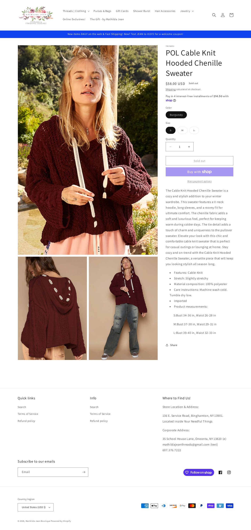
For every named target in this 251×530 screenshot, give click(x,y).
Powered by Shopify (61, 521)
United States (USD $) (34, 507)
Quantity (171, 139)
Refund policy (26, 421)
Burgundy (178, 115)
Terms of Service (28, 414)
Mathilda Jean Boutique (38, 521)
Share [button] (173, 345)
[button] (75, 11)
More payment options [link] (199, 181)
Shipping (171, 89)
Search (22, 407)
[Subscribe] (83, 472)
